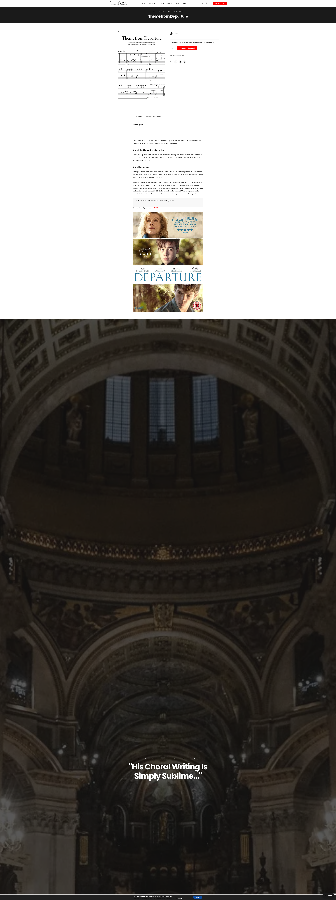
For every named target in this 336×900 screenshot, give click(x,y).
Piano (168, 11)
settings (180, 898)
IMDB (155, 208)
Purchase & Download (187, 48)
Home (154, 11)
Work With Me (220, 3)
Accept (198, 897)
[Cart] (206, 3)
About (177, 3)
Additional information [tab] (153, 116)
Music (144, 3)
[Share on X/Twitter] (180, 62)
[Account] (203, 3)
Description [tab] (138, 116)
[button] (118, 31)
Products (161, 3)
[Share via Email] (184, 62)
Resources (169, 3)
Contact (184, 3)
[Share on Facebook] (176, 62)
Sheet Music (152, 3)
